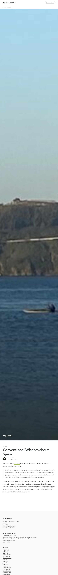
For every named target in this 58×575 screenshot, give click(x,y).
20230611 (5, 524)
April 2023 (5, 553)
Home (4, 7)
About (9, 7)
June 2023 (5, 551)
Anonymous (6, 535)
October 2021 (6, 574)
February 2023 (7, 554)
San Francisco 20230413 (9, 526)
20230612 (5, 523)
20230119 (13, 535)
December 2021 (7, 571)
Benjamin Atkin (9, 2)
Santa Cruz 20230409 (8, 527)
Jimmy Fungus (7, 540)
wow (14, 540)
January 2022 (6, 569)
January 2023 (6, 556)
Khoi (4, 542)
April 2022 (6, 564)
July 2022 (5, 559)
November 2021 (7, 572)
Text (6, 446)
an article (17, 463)
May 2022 (5, 562)
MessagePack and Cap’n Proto (11, 521)
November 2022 (7, 558)
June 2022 (5, 561)
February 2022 (7, 567)
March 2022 (6, 566)
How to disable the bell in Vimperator (24, 537)
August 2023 (6, 550)
